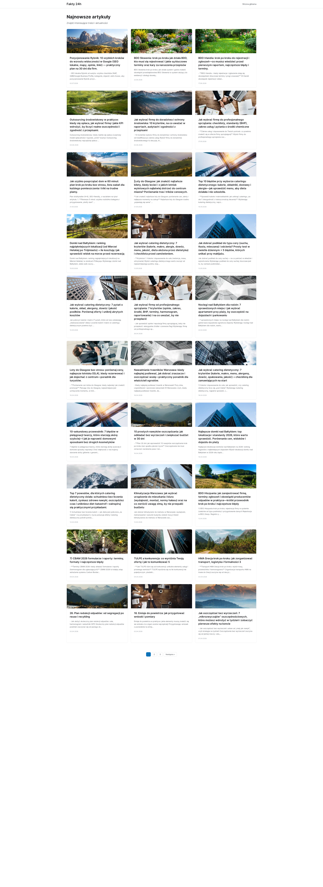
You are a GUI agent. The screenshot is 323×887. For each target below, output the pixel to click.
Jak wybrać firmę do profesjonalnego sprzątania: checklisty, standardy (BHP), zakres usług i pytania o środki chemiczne (223, 123)
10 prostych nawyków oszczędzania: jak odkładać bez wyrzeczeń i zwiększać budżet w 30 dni (161, 435)
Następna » (170, 654)
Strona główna (249, 4)
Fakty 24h (74, 4)
